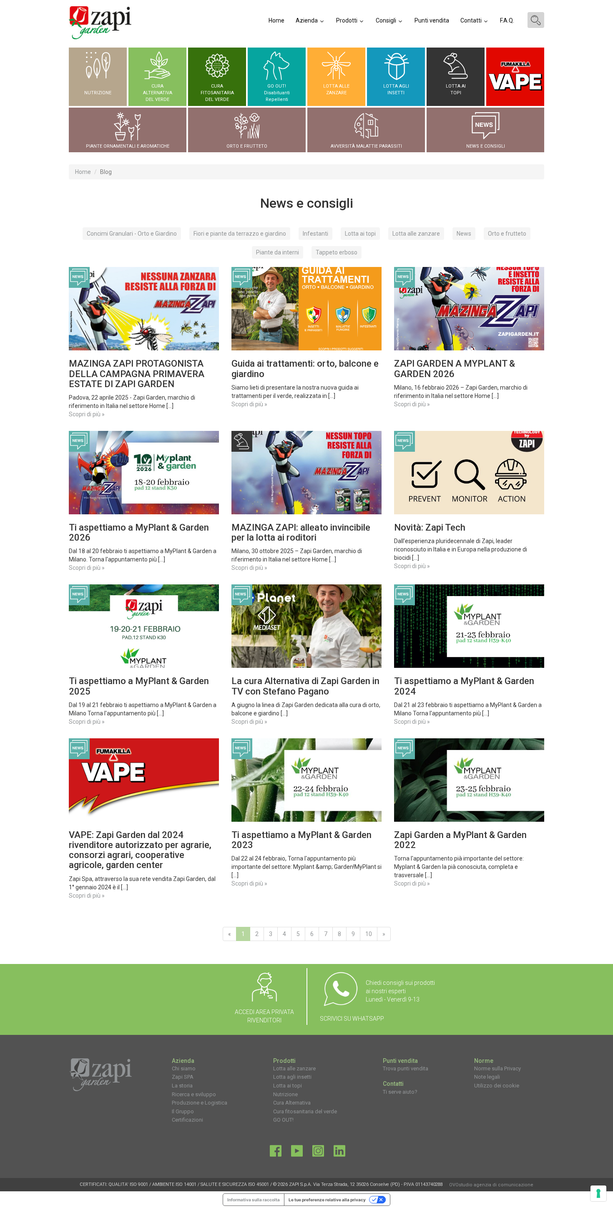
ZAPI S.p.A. (300, 1184)
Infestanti (315, 233)
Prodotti (347, 20)
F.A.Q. (507, 20)
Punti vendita (432, 20)
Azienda (307, 20)
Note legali (487, 1077)
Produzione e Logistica (199, 1103)
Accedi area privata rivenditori (264, 1016)
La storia (182, 1085)
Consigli (386, 20)
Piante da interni (277, 252)
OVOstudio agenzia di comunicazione (491, 1185)
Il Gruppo (183, 1111)
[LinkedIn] (339, 1153)
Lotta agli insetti (292, 1077)
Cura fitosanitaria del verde (305, 1111)
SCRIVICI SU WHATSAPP (352, 1018)
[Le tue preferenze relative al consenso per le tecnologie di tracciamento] (598, 1193)
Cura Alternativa (292, 1103)
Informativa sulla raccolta (253, 1199)
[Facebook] (275, 1153)
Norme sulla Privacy (497, 1068)
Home (276, 20)
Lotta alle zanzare (416, 233)
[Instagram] (318, 1153)
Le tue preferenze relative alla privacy (327, 1199)
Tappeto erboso (336, 252)
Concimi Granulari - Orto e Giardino (132, 233)
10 (368, 934)
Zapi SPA (182, 1077)
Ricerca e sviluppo (194, 1094)
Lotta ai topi (360, 233)
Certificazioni (187, 1120)
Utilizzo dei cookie (496, 1085)
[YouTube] (297, 1153)
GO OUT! (283, 1120)
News (464, 233)
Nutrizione (285, 1094)
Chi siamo (184, 1068)
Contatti (471, 20)
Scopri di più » (87, 414)
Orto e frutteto (507, 233)
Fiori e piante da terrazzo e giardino (239, 233)
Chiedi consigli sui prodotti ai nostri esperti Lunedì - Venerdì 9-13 (400, 991)
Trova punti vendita (405, 1068)
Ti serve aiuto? (400, 1092)
